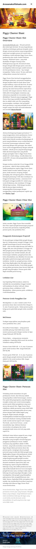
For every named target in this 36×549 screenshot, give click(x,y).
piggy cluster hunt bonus (18, 520)
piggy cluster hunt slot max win (20, 523)
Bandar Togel (10, 193)
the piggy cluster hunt (16, 529)
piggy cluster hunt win (13, 526)
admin (17, 517)
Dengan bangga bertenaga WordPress (12, 547)
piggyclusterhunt (7, 529)
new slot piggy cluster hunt (25, 518)
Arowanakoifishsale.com (14, 4)
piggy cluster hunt (7, 520)
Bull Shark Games (26, 517)
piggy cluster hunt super (20, 525)
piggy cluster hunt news (13, 521)
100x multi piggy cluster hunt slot (11, 518)
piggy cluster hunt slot (24, 521)
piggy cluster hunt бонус (25, 526)
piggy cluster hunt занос (9, 528)
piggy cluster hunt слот (20, 528)
